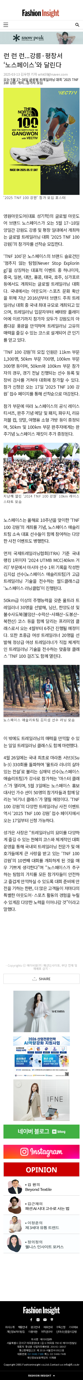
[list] (41, 1011)
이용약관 (32, 1331)
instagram (38, 1319)
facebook (31, 1319)
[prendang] (44, 1056)
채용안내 (22, 1327)
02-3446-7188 (36, 1354)
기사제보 (73, 1327)
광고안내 (35, 1327)
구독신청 (60, 1327)
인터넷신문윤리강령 (66, 1331)
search (77, 24)
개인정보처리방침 (16, 1331)
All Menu (5, 24)
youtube (45, 1319)
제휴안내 (47, 1327)
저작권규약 (46, 1331)
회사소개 (9, 1327)
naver (51, 1319)
